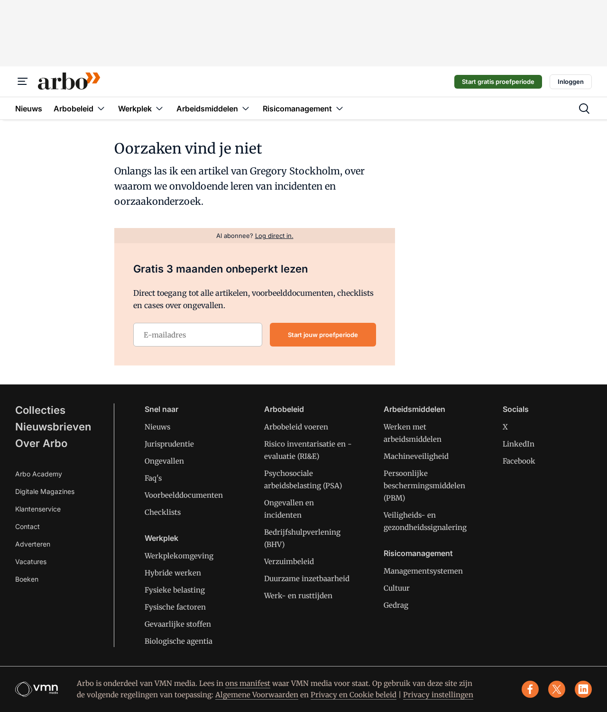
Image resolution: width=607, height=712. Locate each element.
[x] (556, 689)
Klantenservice (38, 509)
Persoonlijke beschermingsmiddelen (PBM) (424, 485)
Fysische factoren (175, 607)
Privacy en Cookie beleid (353, 694)
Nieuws (157, 426)
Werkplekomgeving (179, 555)
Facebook (519, 461)
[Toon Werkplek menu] (159, 108)
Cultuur (397, 588)
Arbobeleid (284, 409)
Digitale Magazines (44, 491)
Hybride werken (173, 572)
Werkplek (161, 538)
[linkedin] (583, 689)
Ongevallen (164, 461)
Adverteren (32, 544)
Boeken (26, 579)
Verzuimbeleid (289, 561)
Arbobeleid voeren (296, 426)
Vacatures (30, 561)
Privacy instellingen (438, 694)
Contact (27, 526)
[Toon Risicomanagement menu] (339, 108)
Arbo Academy (38, 474)
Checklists (163, 512)
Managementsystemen (423, 570)
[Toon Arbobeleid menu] (101, 108)
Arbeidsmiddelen (414, 409)
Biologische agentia (178, 641)
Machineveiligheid (416, 456)
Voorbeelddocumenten (184, 495)
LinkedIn (518, 443)
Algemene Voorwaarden (256, 694)
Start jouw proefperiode (323, 334)
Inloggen (571, 81)
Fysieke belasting (175, 589)
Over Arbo (41, 443)
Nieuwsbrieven (53, 426)
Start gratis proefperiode (498, 81)
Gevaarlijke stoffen (178, 624)
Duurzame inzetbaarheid (306, 578)
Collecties (40, 410)
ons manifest (247, 683)
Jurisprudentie (169, 443)
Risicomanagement (418, 553)
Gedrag (396, 605)
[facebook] (530, 689)
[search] (584, 108)
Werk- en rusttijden (298, 595)
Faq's (153, 478)
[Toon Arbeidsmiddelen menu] (245, 108)
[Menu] (22, 81)
